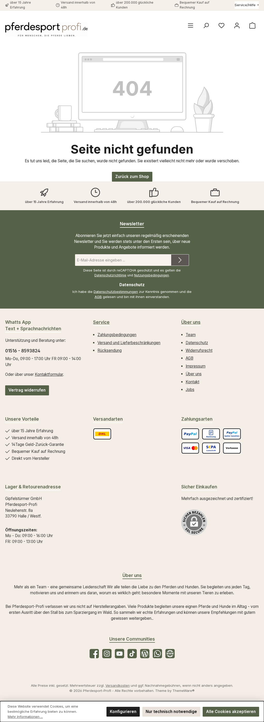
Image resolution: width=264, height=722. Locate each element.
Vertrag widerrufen (27, 390)
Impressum (195, 366)
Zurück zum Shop (132, 176)
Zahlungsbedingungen (116, 334)
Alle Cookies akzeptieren (231, 711)
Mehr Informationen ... (25, 717)
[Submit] (180, 260)
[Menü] (190, 25)
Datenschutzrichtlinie (110, 275)
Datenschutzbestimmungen (116, 292)
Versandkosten (117, 685)
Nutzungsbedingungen (151, 275)
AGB (98, 297)
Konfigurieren (123, 711)
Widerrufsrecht (199, 350)
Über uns (191, 322)
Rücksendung (109, 350)
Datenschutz (197, 342)
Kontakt (192, 381)
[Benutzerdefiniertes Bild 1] (102, 434)
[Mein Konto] (236, 25)
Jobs (190, 389)
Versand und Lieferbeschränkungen (128, 342)
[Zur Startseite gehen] (46, 29)
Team (191, 334)
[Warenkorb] (252, 25)
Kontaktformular (49, 374)
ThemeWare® (183, 691)
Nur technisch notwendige (171, 711)
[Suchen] (206, 25)
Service (101, 322)
